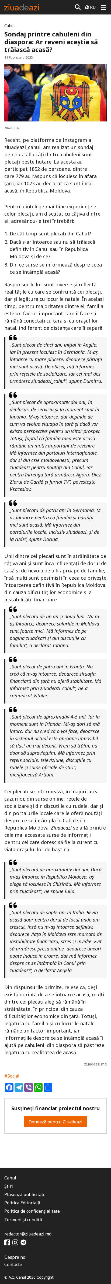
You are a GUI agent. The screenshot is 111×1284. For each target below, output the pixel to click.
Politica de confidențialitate (32, 1211)
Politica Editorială (22, 1203)
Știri (8, 1186)
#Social (11, 1076)
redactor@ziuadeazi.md (27, 1234)
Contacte (13, 1264)
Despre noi (15, 1257)
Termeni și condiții (23, 1220)
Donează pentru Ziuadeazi (55, 1122)
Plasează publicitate (25, 1194)
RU (93, 7)
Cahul (9, 25)
